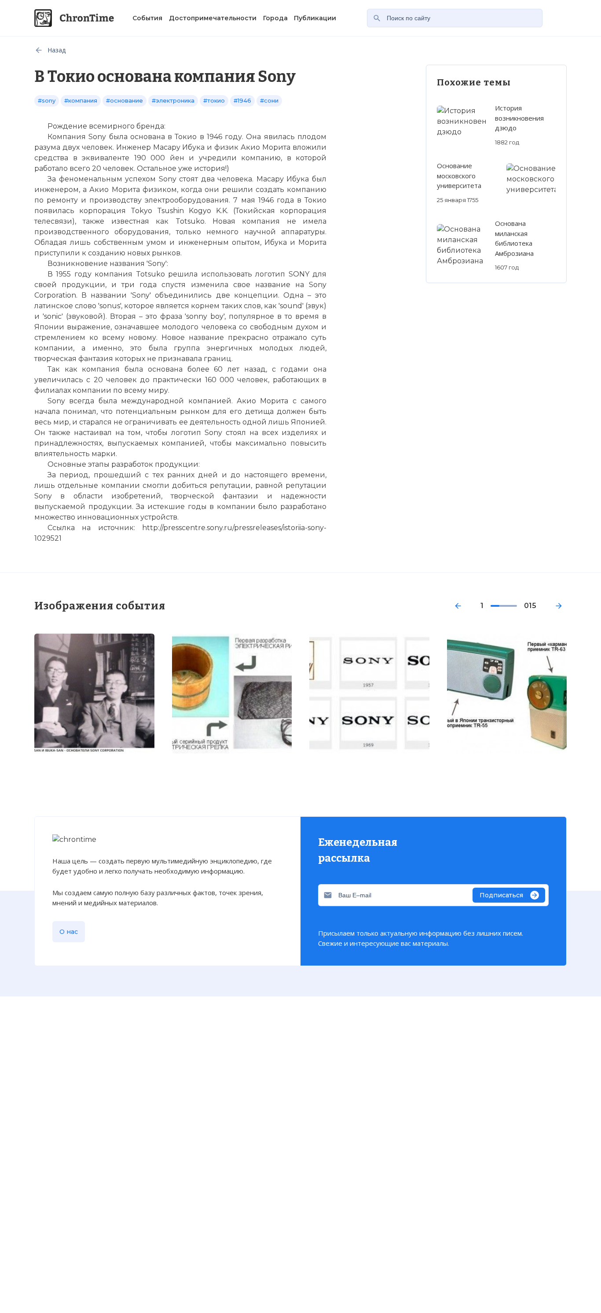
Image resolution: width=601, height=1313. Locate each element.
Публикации (315, 18)
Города (275, 18)
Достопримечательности (213, 18)
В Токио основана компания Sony (198, 1034)
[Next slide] (559, 606)
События (147, 18)
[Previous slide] (458, 606)
